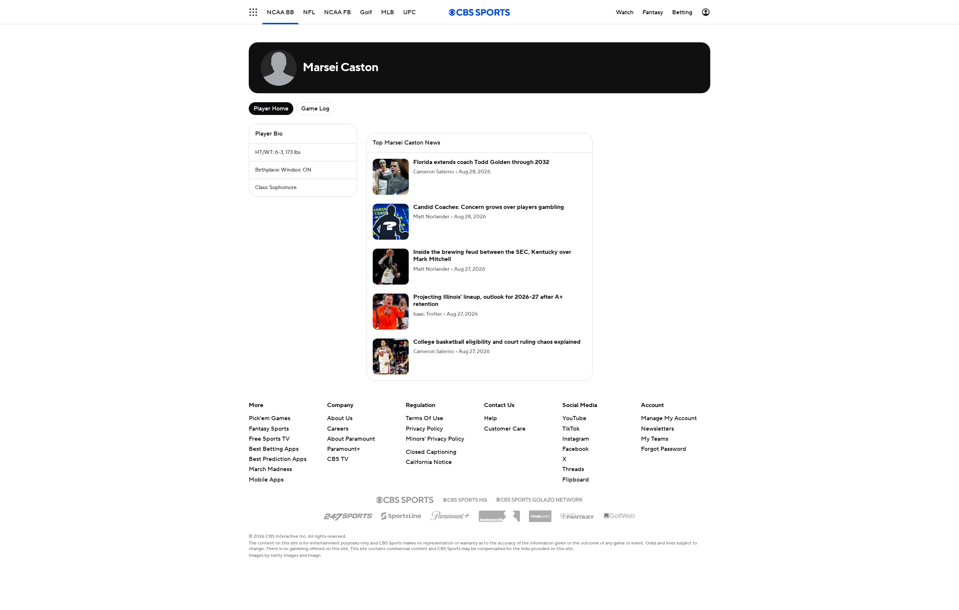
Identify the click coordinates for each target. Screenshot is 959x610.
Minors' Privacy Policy (435, 439)
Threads (573, 469)
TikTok (571, 429)
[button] (253, 12)
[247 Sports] (348, 514)
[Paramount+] (450, 514)
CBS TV (337, 459)
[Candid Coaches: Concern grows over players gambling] (391, 222)
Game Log (315, 108)
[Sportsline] (401, 515)
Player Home (271, 108)
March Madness (270, 469)
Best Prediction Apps (277, 459)
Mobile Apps (266, 479)
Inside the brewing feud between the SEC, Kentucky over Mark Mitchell (492, 255)
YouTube (574, 418)
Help (490, 418)
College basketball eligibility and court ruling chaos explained (497, 342)
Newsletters (657, 429)
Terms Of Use (424, 418)
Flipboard (575, 479)
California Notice (429, 462)
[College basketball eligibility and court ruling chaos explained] (391, 356)
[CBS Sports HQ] (465, 499)
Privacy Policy (424, 429)
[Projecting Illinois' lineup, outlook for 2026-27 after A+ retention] (391, 312)
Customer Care (505, 429)
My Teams (654, 439)
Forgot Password (663, 449)
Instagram (575, 439)
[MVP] (540, 513)
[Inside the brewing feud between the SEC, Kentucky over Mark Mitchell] (391, 267)
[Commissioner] (499, 513)
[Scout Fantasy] (577, 515)
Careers (337, 429)
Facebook (575, 449)
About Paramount (351, 439)
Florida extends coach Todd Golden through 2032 (481, 162)
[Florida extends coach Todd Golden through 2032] (391, 177)
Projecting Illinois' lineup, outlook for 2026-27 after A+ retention (488, 300)
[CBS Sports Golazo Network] (539, 499)
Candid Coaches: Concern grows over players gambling (488, 207)
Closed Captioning (431, 452)
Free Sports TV (269, 439)
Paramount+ (343, 449)
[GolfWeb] (619, 516)
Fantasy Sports (269, 429)
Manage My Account (669, 418)
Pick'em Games (269, 418)
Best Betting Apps (274, 449)
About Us (340, 418)
